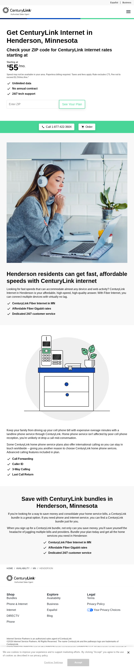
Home (10, 568)
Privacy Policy (96, 604)
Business (126, 2)
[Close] (128, 652)
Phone (11, 621)
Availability (54, 598)
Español (114, 2)
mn (34, 568)
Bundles (12, 598)
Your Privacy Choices (107, 609)
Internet (11, 609)
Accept (78, 662)
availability (22, 568)
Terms (91, 598)
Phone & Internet (17, 604)
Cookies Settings (53, 662)
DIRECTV (13, 615)
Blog (50, 615)
